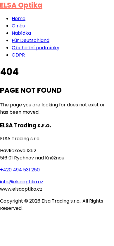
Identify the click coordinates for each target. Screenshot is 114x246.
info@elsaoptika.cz (21, 181)
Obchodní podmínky (35, 47)
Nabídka (21, 33)
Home (18, 18)
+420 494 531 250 (20, 169)
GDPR (18, 55)
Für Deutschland (30, 40)
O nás (18, 25)
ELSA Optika (21, 5)
